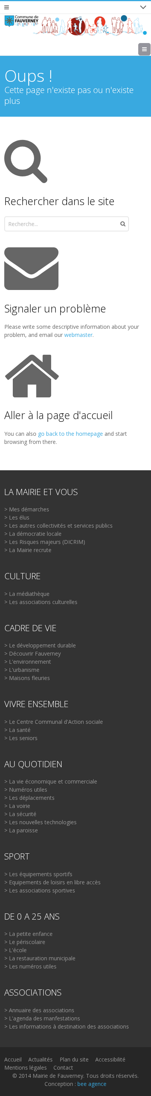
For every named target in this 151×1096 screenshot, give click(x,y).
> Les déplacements (29, 797)
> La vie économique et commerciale (50, 781)
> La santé (17, 730)
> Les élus (16, 517)
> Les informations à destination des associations (66, 1026)
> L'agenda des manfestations (42, 1018)
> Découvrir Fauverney (32, 653)
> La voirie (17, 805)
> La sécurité (20, 814)
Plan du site (74, 1059)
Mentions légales (25, 1067)
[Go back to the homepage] (75, 25)
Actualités (40, 1059)
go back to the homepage (70, 433)
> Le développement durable (40, 645)
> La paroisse (21, 830)
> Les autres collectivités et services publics (58, 525)
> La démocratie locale (33, 533)
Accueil (13, 1059)
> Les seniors (21, 738)
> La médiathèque (27, 593)
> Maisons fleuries (27, 678)
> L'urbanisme (21, 669)
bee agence (91, 1083)
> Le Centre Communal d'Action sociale (53, 721)
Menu (150, 49)
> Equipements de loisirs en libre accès (52, 882)
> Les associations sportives (39, 890)
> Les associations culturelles (40, 602)
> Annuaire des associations (39, 1010)
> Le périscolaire (24, 942)
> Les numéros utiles (30, 966)
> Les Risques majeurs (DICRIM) (44, 541)
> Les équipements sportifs (38, 874)
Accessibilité (110, 1059)
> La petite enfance (28, 933)
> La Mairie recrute (27, 550)
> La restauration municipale (40, 958)
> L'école (15, 950)
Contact (63, 1067)
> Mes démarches (26, 509)
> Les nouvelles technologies (40, 822)
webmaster (78, 334)
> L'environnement (27, 661)
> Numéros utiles (25, 789)
